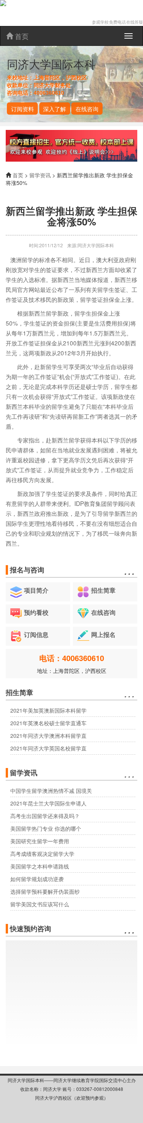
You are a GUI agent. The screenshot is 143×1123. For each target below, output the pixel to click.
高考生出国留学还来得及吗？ (45, 816)
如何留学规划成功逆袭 (37, 879)
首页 (21, 36)
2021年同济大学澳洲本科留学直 (48, 735)
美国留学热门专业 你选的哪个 (45, 828)
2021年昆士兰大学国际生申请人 (48, 803)
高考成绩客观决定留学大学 (42, 853)
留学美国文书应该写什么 (39, 904)
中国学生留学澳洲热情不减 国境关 (51, 790)
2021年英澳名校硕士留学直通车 (48, 723)
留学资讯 (40, 175)
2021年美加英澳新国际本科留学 (48, 710)
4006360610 (49, 93)
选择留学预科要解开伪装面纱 (45, 891)
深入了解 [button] (54, 108)
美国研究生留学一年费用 (39, 841)
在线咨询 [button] (87, 108)
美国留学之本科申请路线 (39, 866)
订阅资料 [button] (22, 108)
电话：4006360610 (71, 657)
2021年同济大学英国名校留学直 (48, 748)
